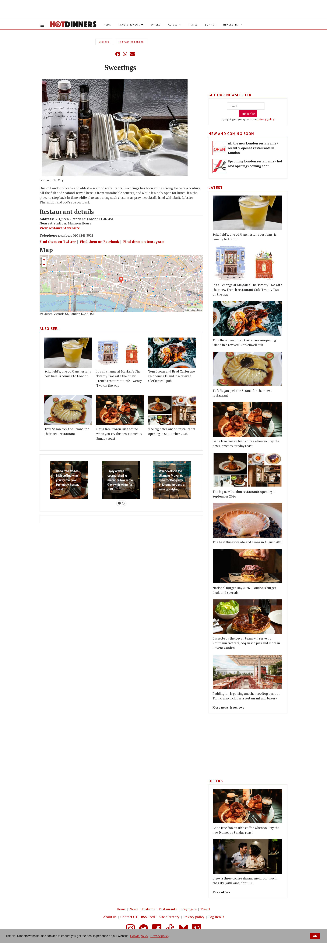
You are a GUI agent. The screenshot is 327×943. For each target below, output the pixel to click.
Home (107, 24)
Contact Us (128, 917)
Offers (155, 24)
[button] (110, 53)
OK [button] (315, 936)
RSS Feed (148, 917)
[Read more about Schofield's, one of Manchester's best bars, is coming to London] (68, 352)
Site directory (169, 917)
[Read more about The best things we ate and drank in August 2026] (248, 520)
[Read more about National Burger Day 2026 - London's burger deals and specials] (248, 566)
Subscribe (248, 114)
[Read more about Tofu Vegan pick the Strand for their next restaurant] (68, 410)
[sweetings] (122, 127)
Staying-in (189, 909)
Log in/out (216, 917)
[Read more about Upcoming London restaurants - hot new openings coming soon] (219, 166)
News (134, 909)
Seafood (104, 41)
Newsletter (231, 24)
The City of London (131, 41)
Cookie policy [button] (139, 936)
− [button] (44, 264)
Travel (192, 24)
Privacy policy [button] (159, 936)
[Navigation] (42, 25)
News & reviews (129, 24)
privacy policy (266, 119)
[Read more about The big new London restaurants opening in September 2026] (172, 410)
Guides (173, 24)
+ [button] (44, 260)
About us (109, 917)
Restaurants (168, 909)
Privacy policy (193, 917)
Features (148, 909)
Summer (210, 24)
